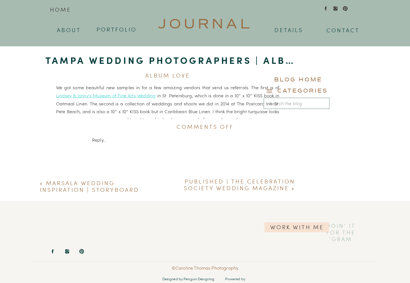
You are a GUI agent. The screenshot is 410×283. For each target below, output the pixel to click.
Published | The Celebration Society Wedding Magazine (239, 185)
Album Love (167, 75)
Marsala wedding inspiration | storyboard (89, 186)
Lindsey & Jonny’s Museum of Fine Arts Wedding (106, 95)
